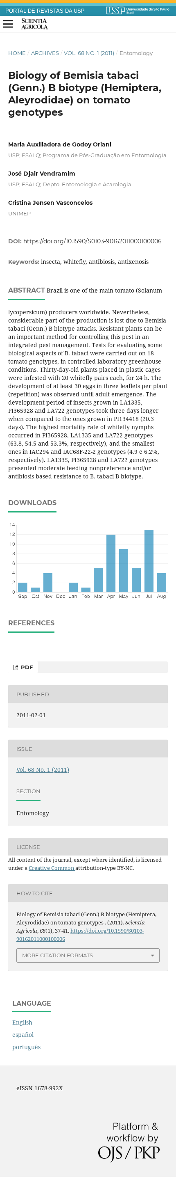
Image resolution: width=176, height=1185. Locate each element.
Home (17, 53)
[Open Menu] (8, 24)
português (26, 1047)
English (22, 1022)
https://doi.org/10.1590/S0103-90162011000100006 (92, 241)
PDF (26, 667)
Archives (45, 53)
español (23, 1035)
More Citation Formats (57, 955)
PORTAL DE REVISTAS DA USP (45, 11)
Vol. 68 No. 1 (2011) (89, 53)
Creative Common (52, 868)
